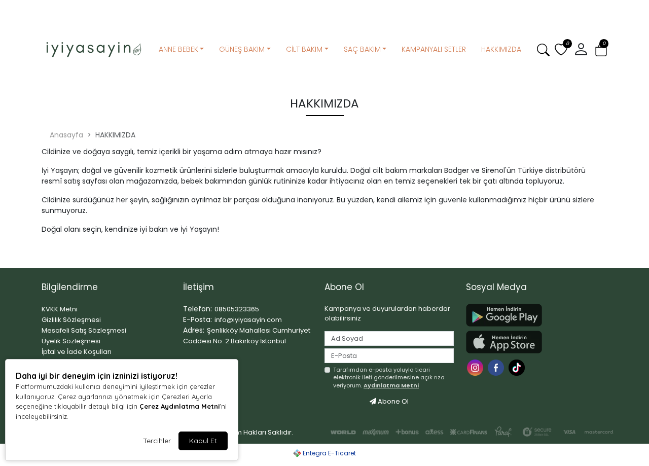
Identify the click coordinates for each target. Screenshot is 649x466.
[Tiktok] (518, 367)
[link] (324, 9)
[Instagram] (476, 367)
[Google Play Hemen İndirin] (530, 315)
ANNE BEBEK (178, 49)
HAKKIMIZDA (501, 49)
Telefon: (197, 309)
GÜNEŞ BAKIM (242, 49)
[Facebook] (497, 367)
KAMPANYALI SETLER (434, 49)
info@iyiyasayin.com (248, 320)
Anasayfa (66, 134)
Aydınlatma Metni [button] (391, 385)
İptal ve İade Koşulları (77, 351)
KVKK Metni (60, 309)
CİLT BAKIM (304, 49)
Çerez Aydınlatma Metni (179, 406)
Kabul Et (203, 440)
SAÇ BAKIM (362, 49)
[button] (601, 50)
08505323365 (236, 309)
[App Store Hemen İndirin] (530, 342)
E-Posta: (197, 319)
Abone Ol (392, 401)
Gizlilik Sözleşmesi (71, 320)
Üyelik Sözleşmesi (71, 341)
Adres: (193, 330)
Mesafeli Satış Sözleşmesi (84, 330)
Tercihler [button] (157, 440)
